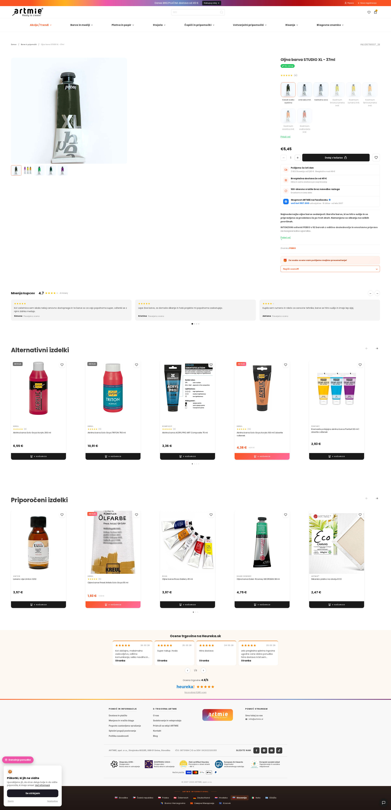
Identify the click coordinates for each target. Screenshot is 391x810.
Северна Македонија (202, 803)
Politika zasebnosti (119, 736)
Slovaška (121, 797)
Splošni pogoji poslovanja (122, 731)
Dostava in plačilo (118, 715)
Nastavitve (52, 801)
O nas (156, 715)
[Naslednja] (203, 670)
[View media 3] (39, 170)
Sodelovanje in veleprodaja (167, 720)
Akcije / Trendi (39, 25)
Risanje (290, 25)
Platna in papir (121, 25)
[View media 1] (16, 170)
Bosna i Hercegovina (173, 803)
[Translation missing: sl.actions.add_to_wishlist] (62, 365)
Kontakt (157, 731)
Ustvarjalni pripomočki (248, 25)
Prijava (350, 3)
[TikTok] (279, 750)
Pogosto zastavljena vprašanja (125, 725)
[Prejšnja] (187, 670)
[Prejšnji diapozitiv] (16, 392)
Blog (155, 736)
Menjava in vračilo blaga (121, 720)
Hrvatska (221, 797)
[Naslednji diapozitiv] (60, 392)
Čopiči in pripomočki (198, 25)
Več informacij (42, 785)
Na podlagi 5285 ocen (195, 692)
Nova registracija (368, 3)
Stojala (158, 25)
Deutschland (201, 797)
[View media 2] (28, 170)
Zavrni (11, 801)
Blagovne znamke (329, 25)
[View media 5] (62, 170)
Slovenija (239, 797)
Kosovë (225, 803)
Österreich (181, 797)
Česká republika (143, 797)
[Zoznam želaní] (369, 12)
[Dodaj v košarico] (38, 456)
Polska (163, 797)
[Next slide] (377, 348)
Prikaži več (286, 137)
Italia (256, 797)
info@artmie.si (256, 719)
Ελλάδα (270, 797)
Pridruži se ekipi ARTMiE (166, 725)
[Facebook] (256, 750)
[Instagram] (264, 750)
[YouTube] (272, 750)
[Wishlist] (376, 157)
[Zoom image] (69, 116)
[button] (192, 463)
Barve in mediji (80, 25)
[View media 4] (51, 170)
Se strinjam (33, 793)
